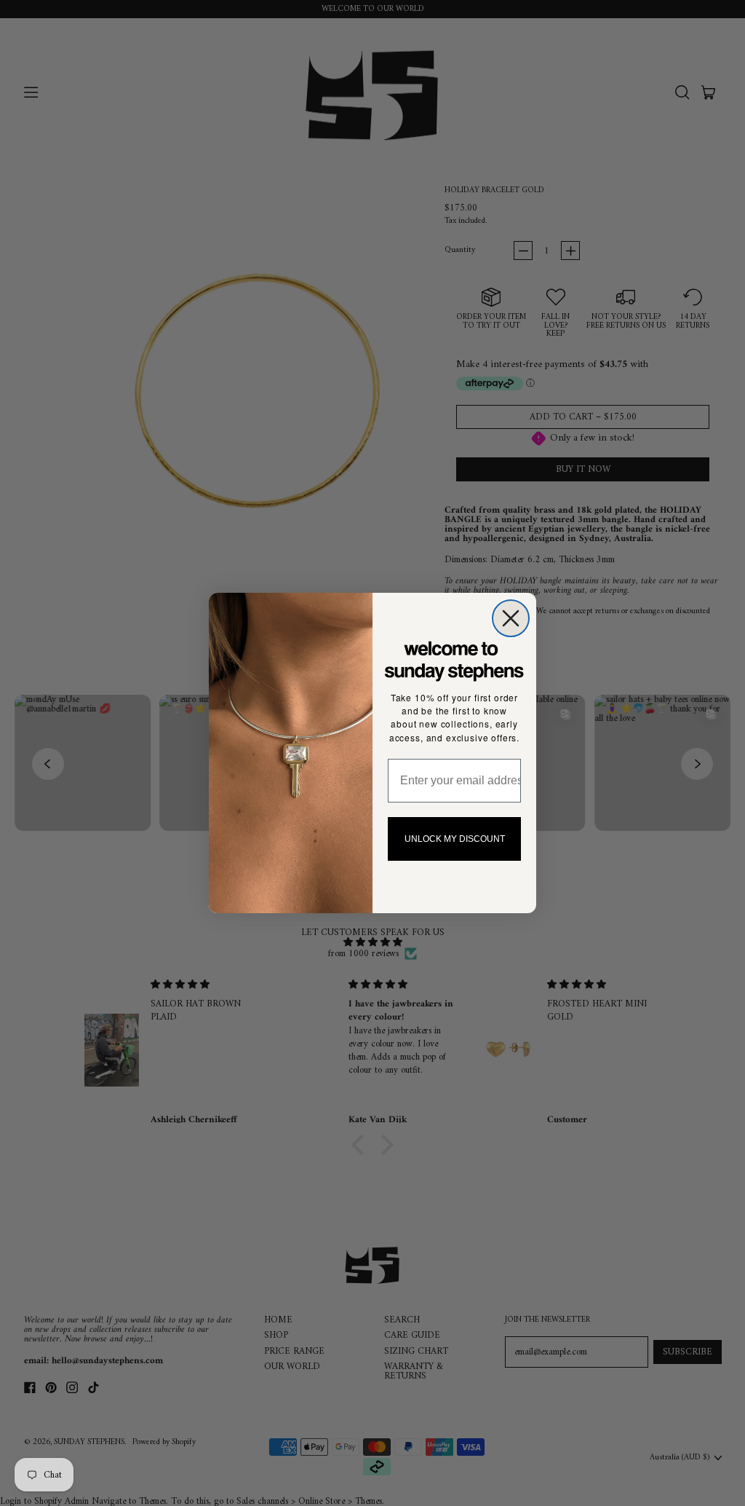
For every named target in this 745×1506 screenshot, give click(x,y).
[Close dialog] (511, 618)
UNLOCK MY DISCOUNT (455, 839)
